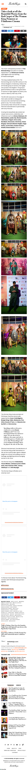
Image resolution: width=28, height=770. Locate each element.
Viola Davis (5, 621)
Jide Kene (11, 612)
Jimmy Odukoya (19, 612)
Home (8, 748)
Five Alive (15, 608)
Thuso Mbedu (5, 619)
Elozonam (14, 607)
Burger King (5, 604)
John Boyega (5, 614)
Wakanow (12, 621)
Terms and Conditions (10, 750)
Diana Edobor (5, 607)
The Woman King (13, 618)
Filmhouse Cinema (7, 608)
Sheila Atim (19, 616)
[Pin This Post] (17, 31)
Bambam (21, 601)
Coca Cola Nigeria (7, 605)
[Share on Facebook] (4, 31)
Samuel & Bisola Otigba (8, 616)
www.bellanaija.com (20, 648)
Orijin (12, 615)
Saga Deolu (18, 615)
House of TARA (18, 611)
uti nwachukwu (15, 619)
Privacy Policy (22, 750)
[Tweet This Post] (11, 31)
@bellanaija (15, 649)
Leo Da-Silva (5, 615)
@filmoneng (5, 585)
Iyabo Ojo (4, 612)
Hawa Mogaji (5, 609)
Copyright (15, 752)
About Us (14, 748)
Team (20, 748)
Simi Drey (4, 618)
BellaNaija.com (8, 27)
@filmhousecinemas (7, 589)
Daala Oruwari (18, 605)
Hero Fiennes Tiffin (7, 611)
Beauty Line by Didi (7, 602)
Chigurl (12, 604)
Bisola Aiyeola (17, 602)
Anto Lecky (15, 601)
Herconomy (14, 609)
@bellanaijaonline (20, 651)
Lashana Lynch (20, 614)
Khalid (12, 614)
